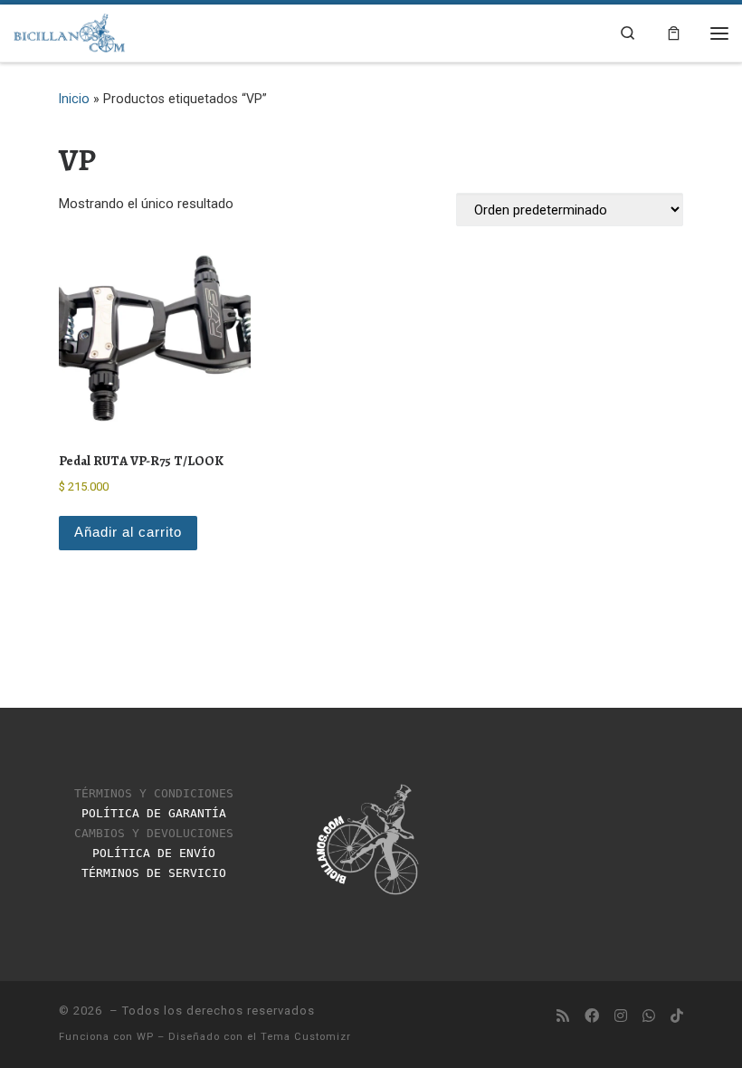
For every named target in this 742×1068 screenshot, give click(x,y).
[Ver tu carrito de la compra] (674, 32)
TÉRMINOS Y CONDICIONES (153, 793)
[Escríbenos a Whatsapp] (648, 1017)
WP (145, 1037)
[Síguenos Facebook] (592, 1017)
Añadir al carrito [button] (128, 532)
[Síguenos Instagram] (620, 1017)
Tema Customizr (306, 1037)
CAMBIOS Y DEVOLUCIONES (153, 833)
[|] (70, 31)
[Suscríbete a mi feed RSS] (562, 1017)
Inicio (74, 98)
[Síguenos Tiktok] (677, 1017)
